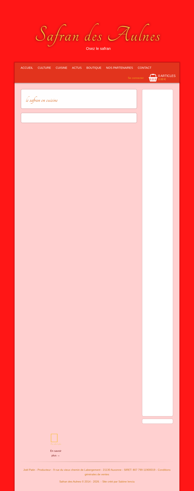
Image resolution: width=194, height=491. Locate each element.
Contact (144, 67)
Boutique (93, 67)
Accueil (27, 67)
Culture (44, 67)
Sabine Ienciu (126, 481)
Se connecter (136, 77)
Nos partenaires (119, 67)
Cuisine (61, 67)
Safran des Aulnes (98, 35)
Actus (77, 67)
